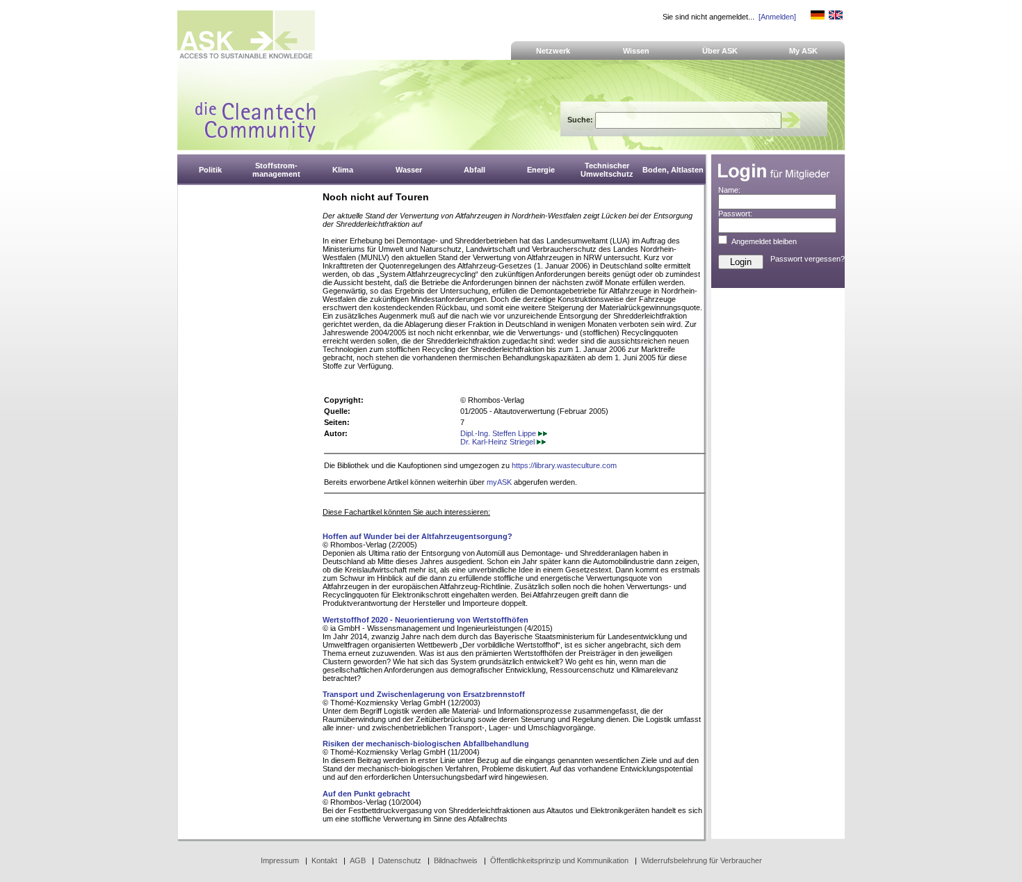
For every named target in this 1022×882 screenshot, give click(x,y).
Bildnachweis (456, 860)
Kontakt (324, 860)
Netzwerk (553, 51)
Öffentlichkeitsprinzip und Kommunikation (559, 860)
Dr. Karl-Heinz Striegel (498, 442)
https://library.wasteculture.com (564, 465)
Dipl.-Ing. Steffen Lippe (499, 433)
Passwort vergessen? (807, 259)
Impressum (280, 860)
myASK (499, 482)
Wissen (636, 51)
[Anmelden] (777, 17)
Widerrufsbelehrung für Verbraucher (701, 860)
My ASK (803, 51)
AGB (358, 860)
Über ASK (720, 51)
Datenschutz (399, 860)
